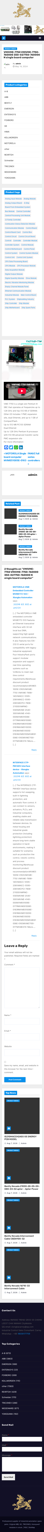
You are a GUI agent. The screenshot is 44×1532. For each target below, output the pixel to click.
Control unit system (25, 257)
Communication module (14, 228)
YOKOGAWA (9, 178)
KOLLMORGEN (11, 137)
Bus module (9, 211)
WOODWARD (10, 172)
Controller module (30, 240)
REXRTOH (8, 155)
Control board (31, 228)
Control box (27, 232)
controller (17, 240)
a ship (26, 203)
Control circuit (10, 236)
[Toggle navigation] (40, 38)
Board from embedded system (17, 207)
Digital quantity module (14, 278)
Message (7, 1455)
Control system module (28, 253)
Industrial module (12, 295)
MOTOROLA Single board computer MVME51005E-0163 (15, 457)
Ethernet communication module (18, 291)
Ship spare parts (28, 307)
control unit (10, 257)
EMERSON (9, 108)
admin (18, 64)
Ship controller (11, 303)
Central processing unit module (17, 215)
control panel (29, 249)
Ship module (24, 303)
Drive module (31, 278)
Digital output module (14, 274)
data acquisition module (14, 270)
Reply (34, 750)
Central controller (23, 211)
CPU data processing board (16, 261)
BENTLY (8, 103)
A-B (6, 91)
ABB (6, 97)
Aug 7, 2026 (24, 519)
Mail (4, 1445)
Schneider (9, 160)
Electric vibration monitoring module (19, 282)
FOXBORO (9, 120)
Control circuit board (27, 236)
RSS (25, 1527)
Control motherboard (13, 249)
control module (27, 245)
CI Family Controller (13, 220)
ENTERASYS (10, 114)
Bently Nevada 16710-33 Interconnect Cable (17, 1287)
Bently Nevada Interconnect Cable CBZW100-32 (28, 552)
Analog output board (13, 203)
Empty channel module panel (16, 286)
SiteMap (32, 1527)
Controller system (12, 245)
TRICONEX (9, 166)
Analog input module (13, 199)
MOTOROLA (10, 143)
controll (8, 240)
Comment (9, 964)
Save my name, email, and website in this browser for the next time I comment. (21, 1069)
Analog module (30, 199)
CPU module (10, 266)
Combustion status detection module (20, 224)
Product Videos (10, 48)
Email (7, 1031)
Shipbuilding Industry (25, 299)
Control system (11, 253)
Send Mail (8, 1477)
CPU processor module (26, 266)
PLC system (10, 299)
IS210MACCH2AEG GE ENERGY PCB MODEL (29, 515)
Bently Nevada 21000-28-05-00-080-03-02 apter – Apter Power (28, 533)
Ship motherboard (12, 307)
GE (5, 126)
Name (7, 1015)
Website (8, 1046)
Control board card (13, 232)
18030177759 (24, 1333)
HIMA (6, 131)
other (6, 149)
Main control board (28, 295)
